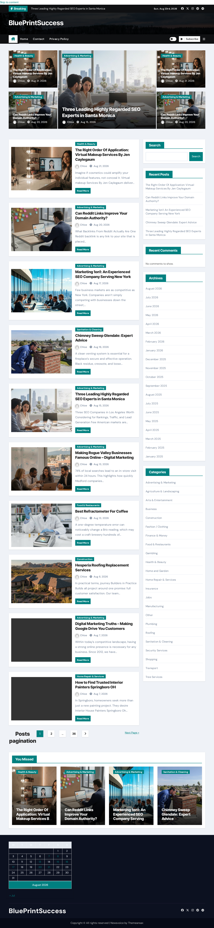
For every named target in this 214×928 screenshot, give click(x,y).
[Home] (13, 39)
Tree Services (154, 677)
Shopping (151, 659)
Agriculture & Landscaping (162, 491)
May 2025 (152, 421)
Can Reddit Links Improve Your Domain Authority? (32, 116)
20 (40, 867)
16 (67, 861)
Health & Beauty (24, 55)
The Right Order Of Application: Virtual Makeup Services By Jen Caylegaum (32, 73)
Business (151, 509)
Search (155, 145)
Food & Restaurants (88, 505)
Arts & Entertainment (159, 500)
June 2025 (152, 412)
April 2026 (152, 324)
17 (13, 867)
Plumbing (151, 624)
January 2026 (154, 350)
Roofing (150, 633)
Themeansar (135, 923)
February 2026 (155, 341)
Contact (38, 39)
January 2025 (154, 456)
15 (58, 861)
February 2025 (155, 447)
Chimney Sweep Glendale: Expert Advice (171, 222)
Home (24, 39)
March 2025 (153, 439)
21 (49, 867)
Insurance (152, 588)
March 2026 (153, 333)
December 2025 (156, 359)
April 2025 (152, 430)
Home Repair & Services (90, 676)
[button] (204, 39)
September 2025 (156, 386)
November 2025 (156, 368)
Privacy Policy (59, 39)
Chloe (21, 81)
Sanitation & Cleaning (89, 329)
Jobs (149, 597)
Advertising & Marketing (28, 96)
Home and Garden (157, 571)
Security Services (156, 650)
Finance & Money (156, 535)
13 (40, 861)
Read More (83, 190)
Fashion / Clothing (157, 526)
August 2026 (154, 288)
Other (149, 615)
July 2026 (152, 297)
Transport (152, 668)
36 (74, 734)
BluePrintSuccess (36, 23)
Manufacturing (155, 606)
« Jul (12, 895)
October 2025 (154, 377)
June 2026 (152, 306)
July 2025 (152, 403)
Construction (84, 559)
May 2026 (152, 315)
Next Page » (132, 732)
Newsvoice (117, 923)
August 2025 (154, 394)
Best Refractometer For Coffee (101, 511)
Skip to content (9, 2)
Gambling (152, 553)
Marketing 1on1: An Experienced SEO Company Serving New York (168, 211)
